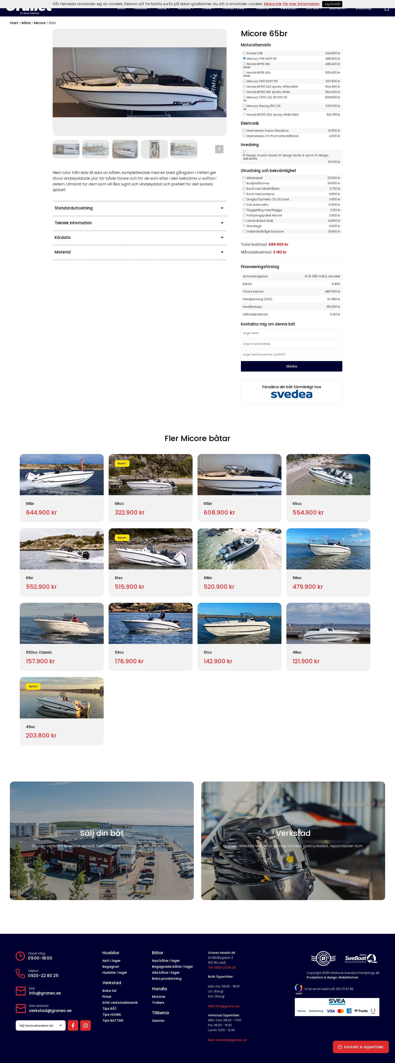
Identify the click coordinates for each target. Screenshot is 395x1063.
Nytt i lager (111, 960)
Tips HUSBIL (111, 1014)
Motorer (158, 996)
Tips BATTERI (112, 1020)
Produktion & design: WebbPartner (332, 977)
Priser (107, 996)
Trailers (158, 1002)
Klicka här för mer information (291, 3)
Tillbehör (160, 1012)
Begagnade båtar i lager (172, 966)
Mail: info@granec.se (223, 1006)
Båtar (26, 23)
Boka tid (109, 990)
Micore (39, 23)
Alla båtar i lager (166, 972)
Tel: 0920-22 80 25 (222, 967)
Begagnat (110, 966)
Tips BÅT (109, 1008)
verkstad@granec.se (50, 1010)
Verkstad (111, 982)
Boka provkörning (166, 978)
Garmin (158, 1020)
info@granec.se (45, 993)
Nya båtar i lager (166, 960)
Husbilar (110, 952)
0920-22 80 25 (43, 976)
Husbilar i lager (114, 972)
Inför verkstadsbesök (120, 1002)
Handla (159, 988)
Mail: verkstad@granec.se (227, 1040)
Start (14, 23)
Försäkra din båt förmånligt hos (291, 386)
